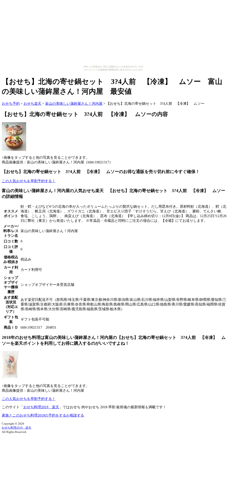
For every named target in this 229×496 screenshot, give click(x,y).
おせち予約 (11, 103)
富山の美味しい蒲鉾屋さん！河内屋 (73, 103)
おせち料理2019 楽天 (41, 407)
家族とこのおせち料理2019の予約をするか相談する (43, 415)
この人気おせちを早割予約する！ (28, 181)
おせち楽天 (32, 103)
